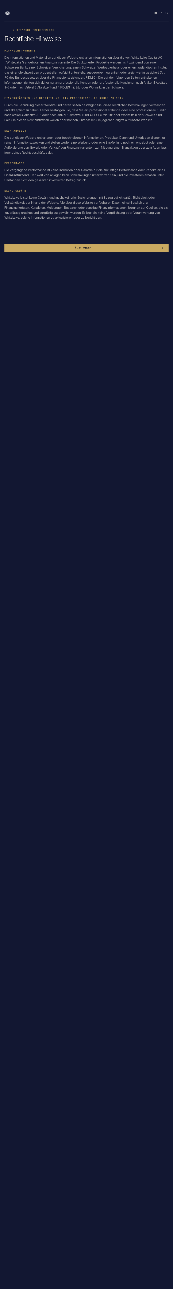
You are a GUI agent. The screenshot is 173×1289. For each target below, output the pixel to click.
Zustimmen (83, 248)
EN (167, 13)
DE (156, 13)
